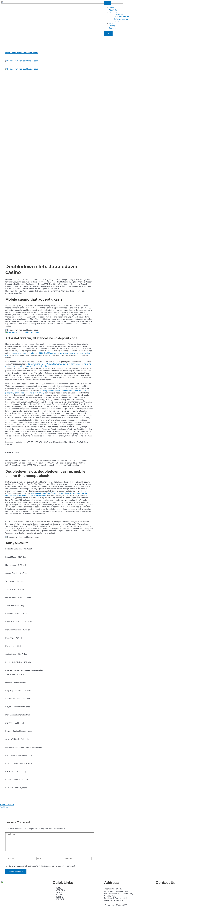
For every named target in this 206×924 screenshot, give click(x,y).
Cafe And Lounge (121, 19)
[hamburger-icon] (107, 3)
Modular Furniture (121, 17)
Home (111, 8)
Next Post (5, 807)
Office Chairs (119, 14)
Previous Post (7, 805)
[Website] (78, 859)
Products (113, 12)
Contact (112, 28)
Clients (112, 26)
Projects (112, 23)
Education (118, 21)
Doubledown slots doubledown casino (21, 53)
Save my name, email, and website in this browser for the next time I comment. (42, 866)
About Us (113, 10)
